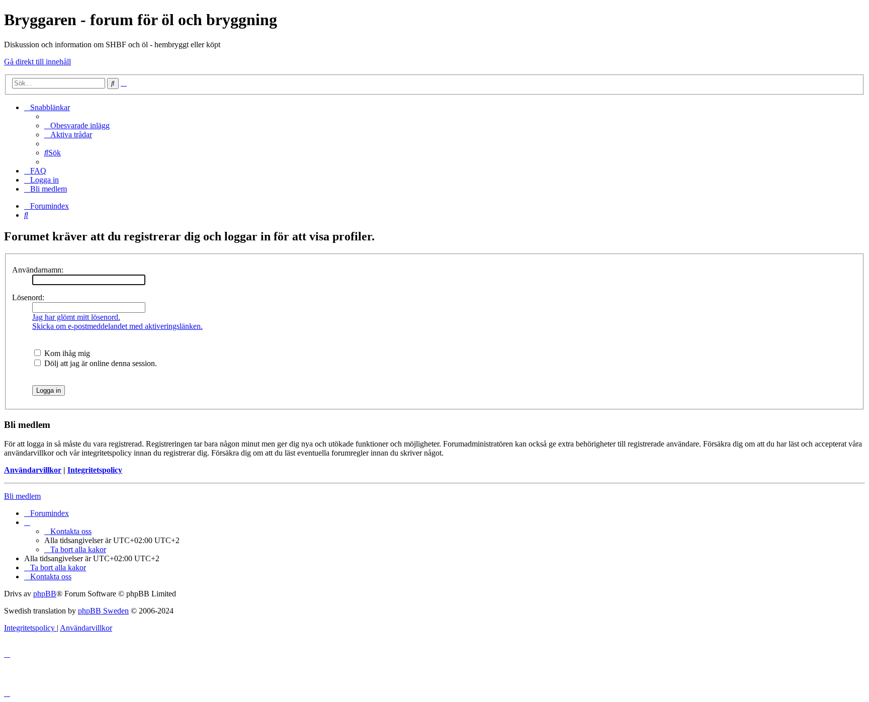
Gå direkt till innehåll (37, 61)
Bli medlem (22, 496)
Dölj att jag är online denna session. (99, 363)
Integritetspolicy (94, 470)
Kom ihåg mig (66, 353)
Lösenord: (28, 297)
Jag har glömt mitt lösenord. (76, 317)
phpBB (44, 593)
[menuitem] (77, 125)
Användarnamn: (37, 270)
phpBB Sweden (103, 610)
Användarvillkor (32, 470)
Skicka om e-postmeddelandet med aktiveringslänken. (117, 326)
